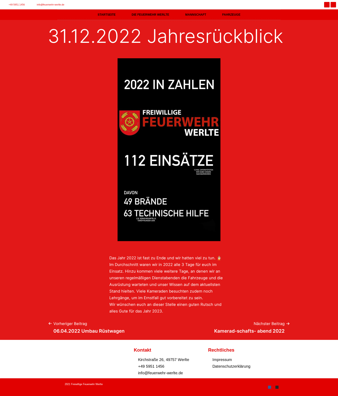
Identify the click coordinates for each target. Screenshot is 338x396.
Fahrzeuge (231, 14)
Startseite (107, 14)
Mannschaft (195, 14)
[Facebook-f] (327, 4)
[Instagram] (333, 4)
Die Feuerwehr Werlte (150, 14)
